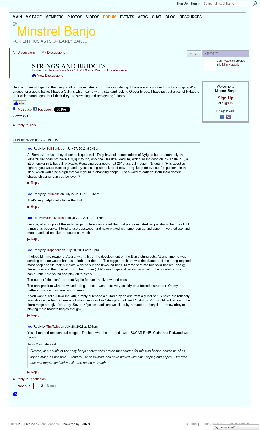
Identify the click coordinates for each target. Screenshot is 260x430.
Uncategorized (117, 70)
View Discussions (50, 75)
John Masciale (56, 217)
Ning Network (230, 64)
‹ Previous (22, 386)
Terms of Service (237, 424)
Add (196, 53)
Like (22, 102)
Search (255, 3)
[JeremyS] (21, 76)
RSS (15, 394)
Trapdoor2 (53, 250)
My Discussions (53, 52)
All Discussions (24, 52)
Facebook (45, 110)
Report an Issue (211, 424)
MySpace (25, 110)
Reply (33, 183)
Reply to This (24, 125)
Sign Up (182, 3)
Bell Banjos (54, 148)
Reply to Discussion (29, 379)
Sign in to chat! (224, 427)
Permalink (30, 148)
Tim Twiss (53, 326)
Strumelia (53, 194)
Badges (191, 424)
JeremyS (54, 70)
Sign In (195, 3)
